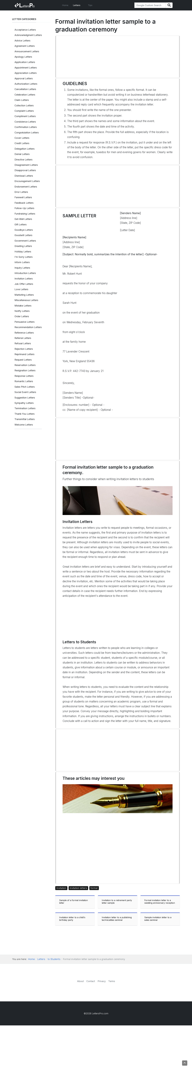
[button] (78, 5)
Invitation (61, 888)
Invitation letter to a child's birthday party (72, 918)
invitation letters (78, 888)
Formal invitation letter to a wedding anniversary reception (159, 901)
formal (94, 888)
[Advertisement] (118, 56)
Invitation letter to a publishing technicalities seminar (117, 918)
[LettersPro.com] (24, 5)
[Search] (169, 5)
